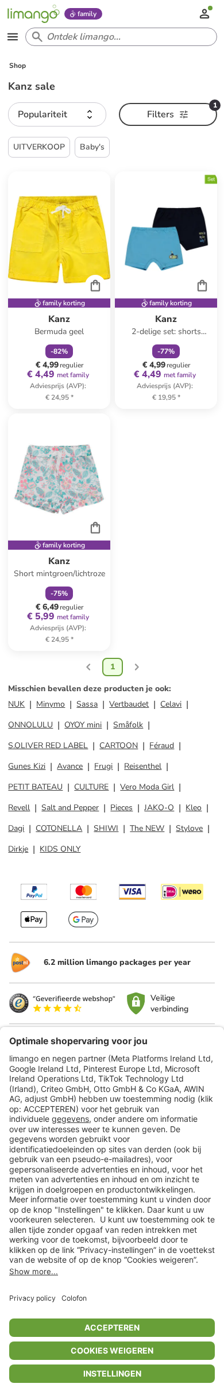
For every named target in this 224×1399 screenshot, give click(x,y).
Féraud (161, 745)
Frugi (103, 766)
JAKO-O (159, 807)
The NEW (147, 828)
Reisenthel (142, 766)
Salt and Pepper (70, 807)
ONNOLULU (30, 724)
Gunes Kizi (26, 766)
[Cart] (95, 285)
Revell (19, 807)
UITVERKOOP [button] (39, 146)
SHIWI (106, 828)
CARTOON (118, 745)
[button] (57, 114)
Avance (70, 766)
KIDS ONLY (60, 849)
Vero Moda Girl (147, 786)
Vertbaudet (129, 704)
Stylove (189, 828)
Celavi (170, 704)
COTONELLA (59, 828)
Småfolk (128, 724)
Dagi (16, 828)
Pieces (121, 807)
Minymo (50, 704)
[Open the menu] (12, 37)
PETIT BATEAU (35, 786)
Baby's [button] (92, 146)
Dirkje (18, 849)
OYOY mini (83, 724)
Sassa (87, 704)
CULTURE (91, 786)
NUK (16, 704)
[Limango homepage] (33, 14)
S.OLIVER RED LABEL (48, 745)
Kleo (194, 807)
